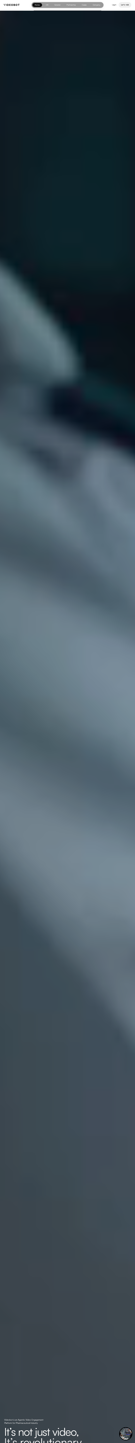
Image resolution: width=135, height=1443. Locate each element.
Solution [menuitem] (57, 5)
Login (114, 5)
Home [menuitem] (37, 5)
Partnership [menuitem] (71, 5)
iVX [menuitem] (47, 5)
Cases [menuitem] (84, 5)
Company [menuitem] (96, 5)
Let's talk (125, 5)
